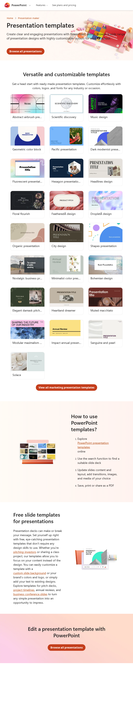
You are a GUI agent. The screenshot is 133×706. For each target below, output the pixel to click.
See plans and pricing (64, 5)
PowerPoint (19, 5)
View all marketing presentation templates (66, 387)
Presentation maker (28, 18)
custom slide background (29, 573)
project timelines (23, 590)
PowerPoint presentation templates (93, 445)
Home (10, 18)
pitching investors (24, 552)
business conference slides (30, 594)
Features (40, 5)
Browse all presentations (25, 51)
